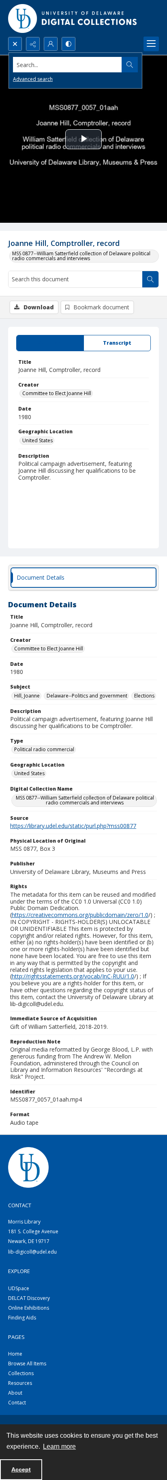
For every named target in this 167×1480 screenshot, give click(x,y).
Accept (21, 1469)
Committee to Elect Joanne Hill (56, 393)
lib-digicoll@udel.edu (32, 1251)
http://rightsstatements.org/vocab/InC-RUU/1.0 (73, 976)
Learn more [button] (59, 1446)
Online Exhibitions (28, 1307)
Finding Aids (22, 1317)
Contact (17, 1402)
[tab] (50, 343)
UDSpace (18, 1288)
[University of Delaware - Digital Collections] (73, 18)
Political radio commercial (44, 749)
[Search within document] (150, 279)
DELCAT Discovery (29, 1298)
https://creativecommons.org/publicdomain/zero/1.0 (80, 915)
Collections (21, 1373)
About (15, 1392)
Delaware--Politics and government (87, 695)
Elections (144, 695)
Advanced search (33, 79)
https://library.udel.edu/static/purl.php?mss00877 (73, 826)
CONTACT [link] (19, 1205)
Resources (20, 1383)
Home (15, 1353)
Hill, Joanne (27, 695)
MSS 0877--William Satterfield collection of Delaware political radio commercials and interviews (81, 256)
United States (37, 440)
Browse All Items (27, 1363)
